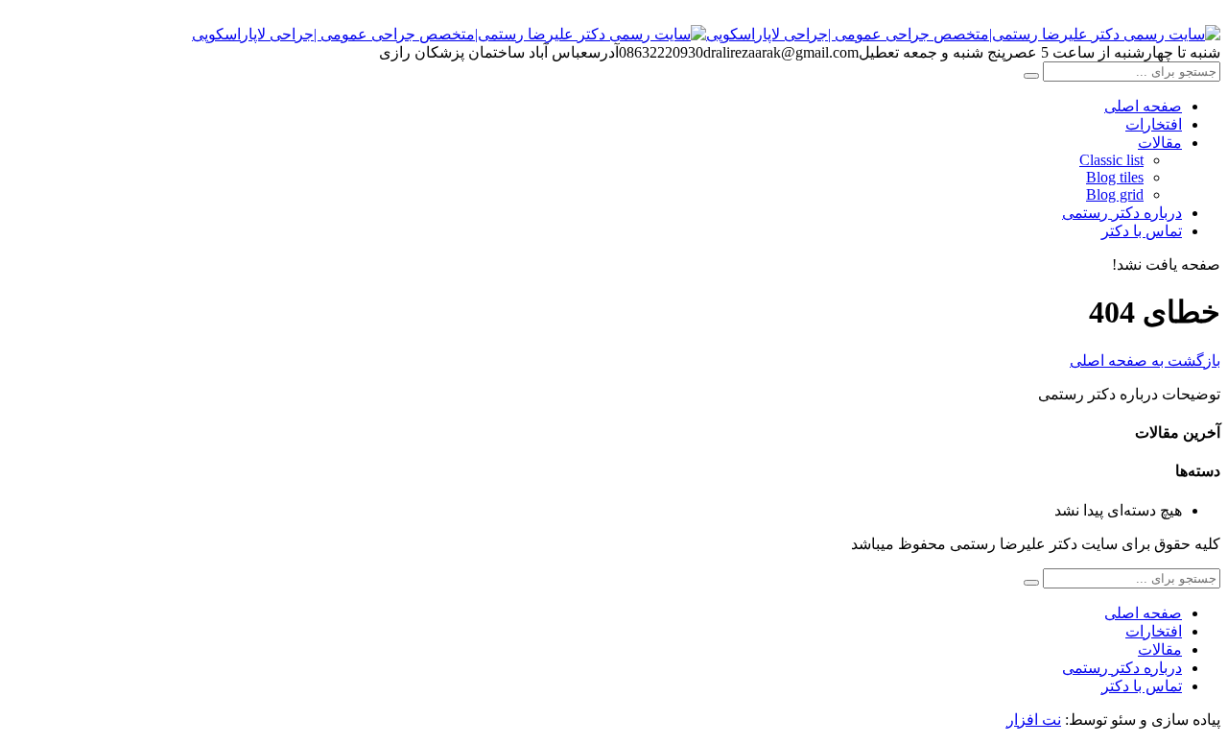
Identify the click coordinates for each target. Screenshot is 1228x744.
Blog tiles (1115, 177)
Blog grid (1115, 194)
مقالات (1160, 142)
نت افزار (1033, 719)
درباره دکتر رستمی (1122, 212)
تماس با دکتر (1141, 231)
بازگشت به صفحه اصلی (1145, 360)
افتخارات (1153, 124)
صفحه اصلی (1143, 106)
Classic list (1111, 160)
